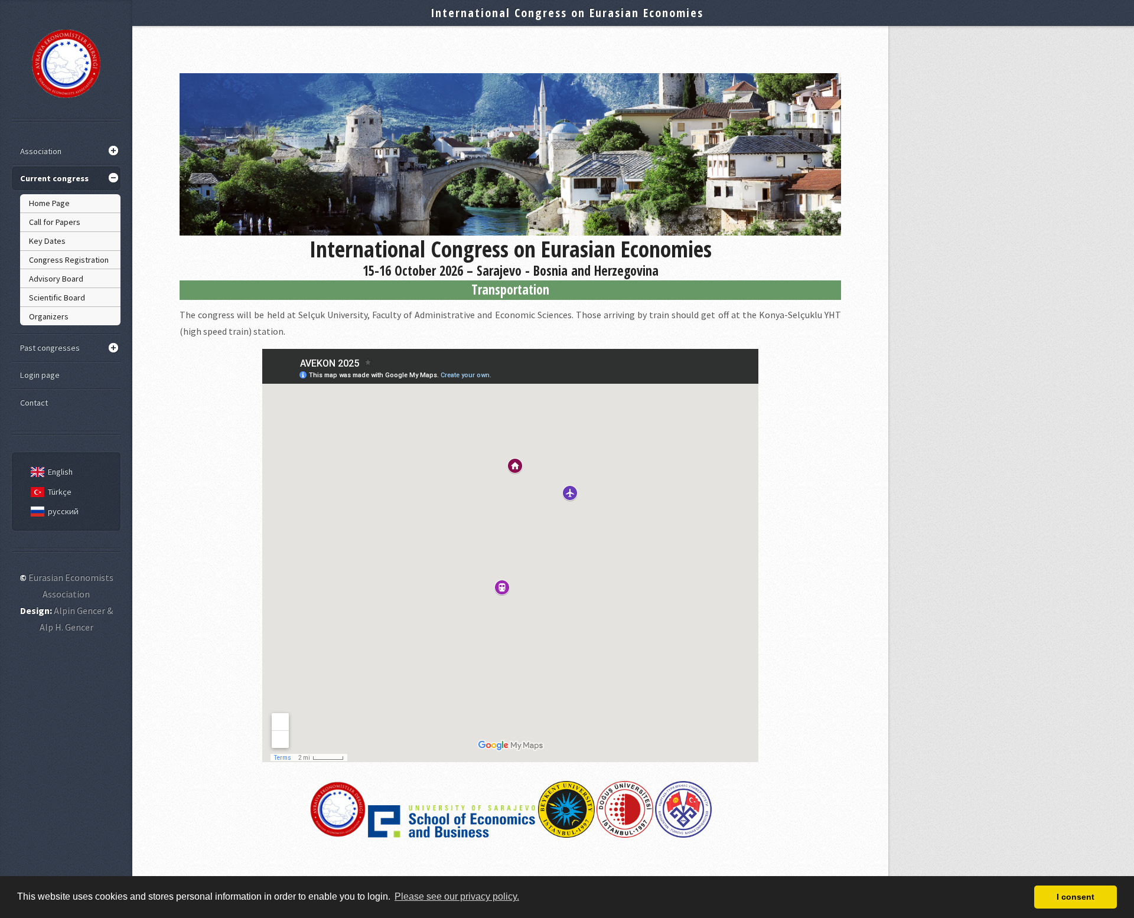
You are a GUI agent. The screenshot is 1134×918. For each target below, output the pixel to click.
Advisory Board (56, 278)
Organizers (49, 316)
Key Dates (47, 241)
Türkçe (59, 491)
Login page (40, 375)
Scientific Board (57, 297)
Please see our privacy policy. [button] (457, 896)
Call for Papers (54, 222)
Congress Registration (69, 259)
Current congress (54, 178)
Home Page (49, 203)
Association (40, 151)
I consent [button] (1075, 896)
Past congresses (50, 347)
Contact (34, 402)
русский (63, 511)
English (60, 471)
